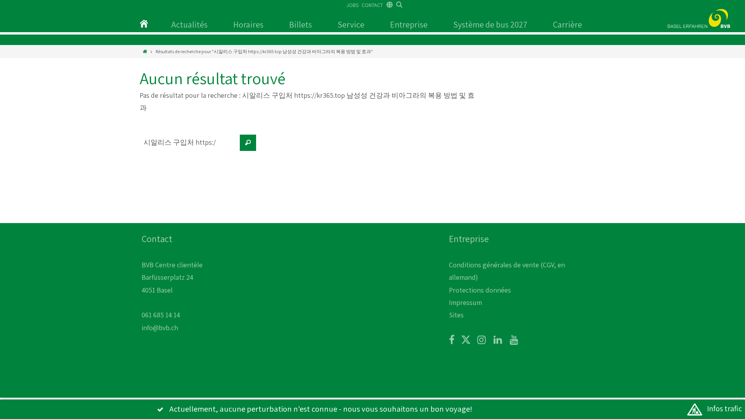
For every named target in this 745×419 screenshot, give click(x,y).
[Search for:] (188, 147)
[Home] (145, 51)
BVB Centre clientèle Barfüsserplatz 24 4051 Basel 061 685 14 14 (172, 290)
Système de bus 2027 (490, 24)
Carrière (567, 24)
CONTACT (372, 5)
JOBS (353, 5)
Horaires (248, 24)
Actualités (189, 24)
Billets (300, 24)
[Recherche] (248, 143)
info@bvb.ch (160, 327)
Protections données (480, 290)
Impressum (465, 302)
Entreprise (409, 24)
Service (351, 24)
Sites (456, 314)
